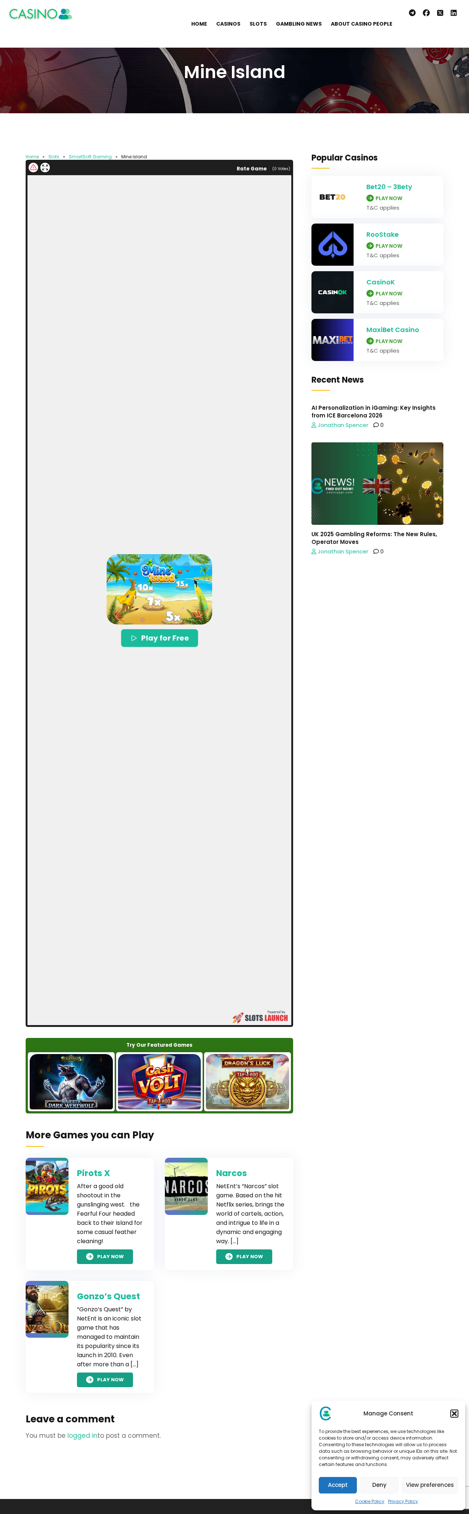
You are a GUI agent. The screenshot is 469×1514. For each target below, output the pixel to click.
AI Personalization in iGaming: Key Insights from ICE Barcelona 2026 (373, 411)
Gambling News (299, 23)
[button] (454, 1413)
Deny (379, 1485)
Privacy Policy (403, 1501)
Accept (338, 1485)
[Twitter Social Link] (440, 13)
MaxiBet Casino (392, 329)
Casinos (228, 23)
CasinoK (380, 282)
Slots (258, 23)
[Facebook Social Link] (426, 13)
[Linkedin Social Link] (455, 13)
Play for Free (164, 638)
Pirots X (93, 1173)
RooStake (382, 234)
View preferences (430, 1485)
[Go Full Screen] (45, 167)
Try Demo (71, 1082)
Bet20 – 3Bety (389, 186)
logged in (82, 1435)
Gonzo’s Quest (108, 1296)
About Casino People (361, 23)
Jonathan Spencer (342, 425)
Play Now (110, 1256)
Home (199, 23)
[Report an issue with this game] (33, 167)
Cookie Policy (369, 1501)
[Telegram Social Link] (412, 13)
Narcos (231, 1173)
